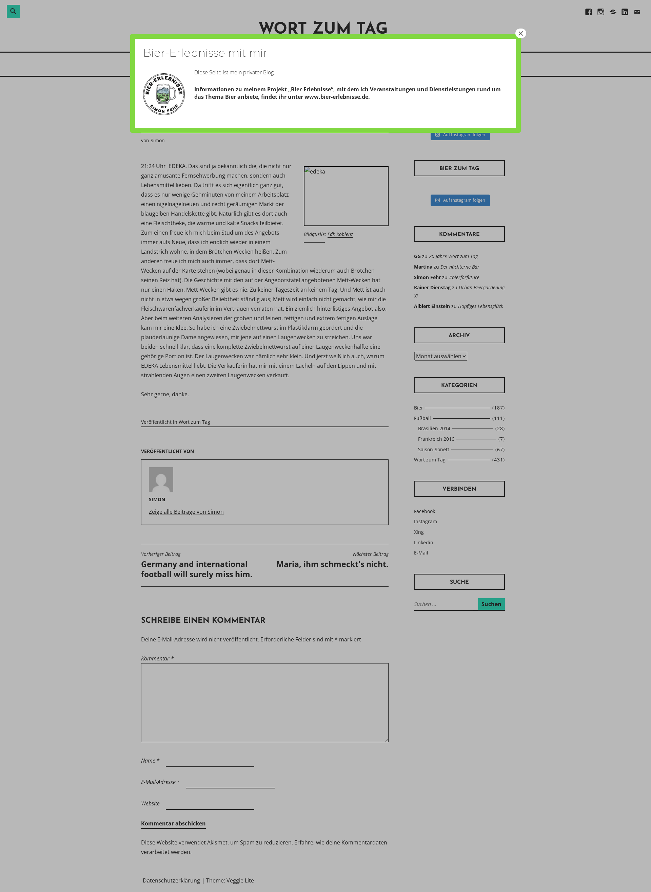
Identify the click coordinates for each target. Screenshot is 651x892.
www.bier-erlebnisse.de (336, 97)
